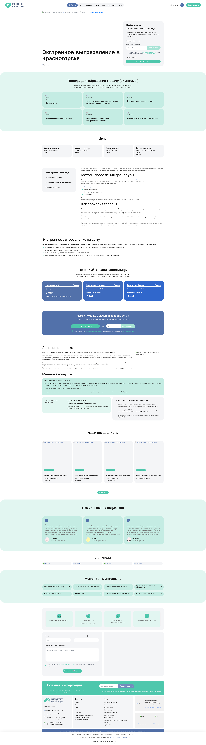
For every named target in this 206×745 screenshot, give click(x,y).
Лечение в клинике (52, 187)
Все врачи (103, 492)
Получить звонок (153, 48)
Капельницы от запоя (90, 187)
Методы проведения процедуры (57, 173)
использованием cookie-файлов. (120, 737)
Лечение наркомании (110, 712)
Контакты (111, 5)
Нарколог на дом (109, 715)
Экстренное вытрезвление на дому (58, 182)
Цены (97, 5)
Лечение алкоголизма (72, 12)
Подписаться (125, 686)
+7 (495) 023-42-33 (172, 5)
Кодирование (108, 710)
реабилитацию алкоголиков (105, 368)
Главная (59, 12)
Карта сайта (107, 725)
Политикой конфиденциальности (147, 52)
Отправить (68, 671)
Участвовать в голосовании (153, 707)
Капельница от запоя (110, 705)
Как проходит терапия (53, 177)
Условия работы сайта (82, 720)
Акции (104, 5)
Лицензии (89, 5)
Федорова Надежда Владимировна (82, 403)
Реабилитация (108, 718)
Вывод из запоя (108, 707)
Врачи (82, 5)
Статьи (119, 5)
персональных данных (150, 53)
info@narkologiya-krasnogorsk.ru (59, 620)
